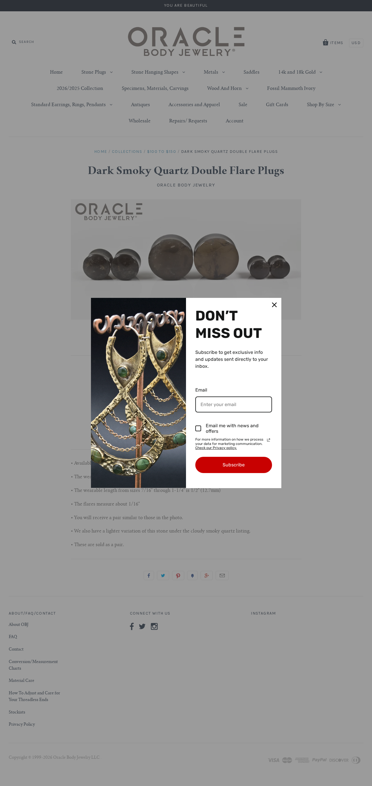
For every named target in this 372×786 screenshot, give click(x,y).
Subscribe (234, 465)
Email (201, 390)
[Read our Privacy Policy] (268, 440)
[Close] (274, 305)
